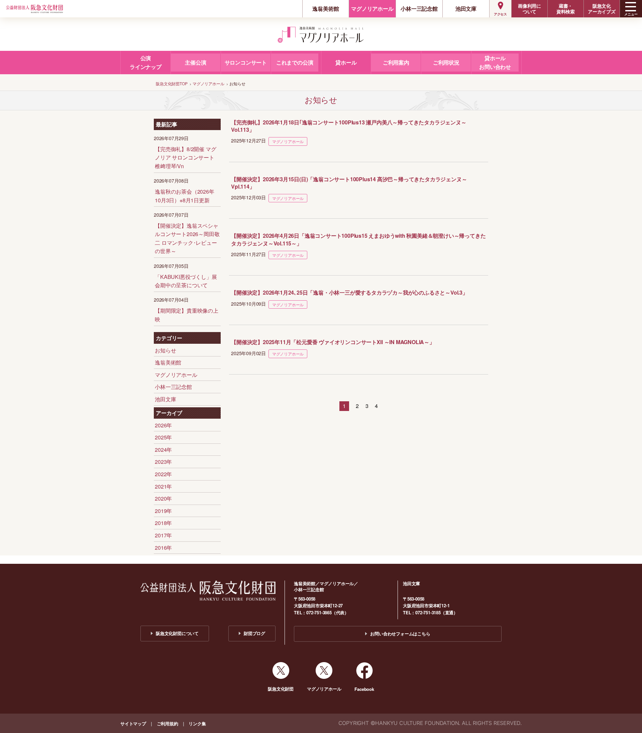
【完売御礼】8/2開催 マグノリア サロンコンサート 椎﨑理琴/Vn (185, 157)
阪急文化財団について (177, 633)
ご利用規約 (167, 723)
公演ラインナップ (146, 62)
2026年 (163, 425)
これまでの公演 (294, 62)
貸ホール (345, 62)
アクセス (500, 14)
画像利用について (529, 8)
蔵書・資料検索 (565, 8)
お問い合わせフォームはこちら (400, 633)
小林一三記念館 (419, 8)
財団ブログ (254, 633)
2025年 (163, 437)
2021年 (163, 486)
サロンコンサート (246, 62)
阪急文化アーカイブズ (602, 8)
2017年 (163, 535)
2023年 (163, 461)
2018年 (163, 523)
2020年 (163, 498)
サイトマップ (133, 723)
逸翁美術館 (325, 8)
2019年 (163, 511)
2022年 (163, 474)
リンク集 (197, 723)
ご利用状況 (446, 62)
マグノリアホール (372, 8)
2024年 (163, 449)
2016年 (163, 547)
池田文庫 (465, 8)
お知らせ (165, 350)
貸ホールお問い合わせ (495, 62)
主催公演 (195, 62)
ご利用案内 (396, 62)
